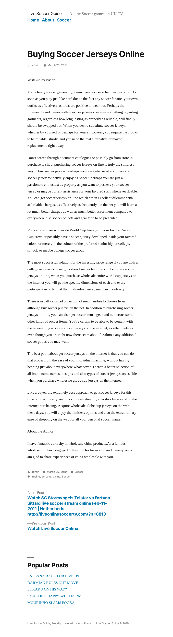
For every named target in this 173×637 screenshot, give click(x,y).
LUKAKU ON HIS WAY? (47, 589)
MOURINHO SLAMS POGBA (51, 602)
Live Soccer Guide (44, 13)
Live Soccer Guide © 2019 (112, 623)
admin (35, 65)
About (48, 19)
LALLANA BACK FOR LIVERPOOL (56, 576)
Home (33, 19)
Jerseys (46, 476)
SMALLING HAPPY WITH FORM (54, 596)
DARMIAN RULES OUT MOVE (52, 582)
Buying (35, 476)
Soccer (64, 19)
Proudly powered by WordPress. (72, 623)
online (56, 476)
